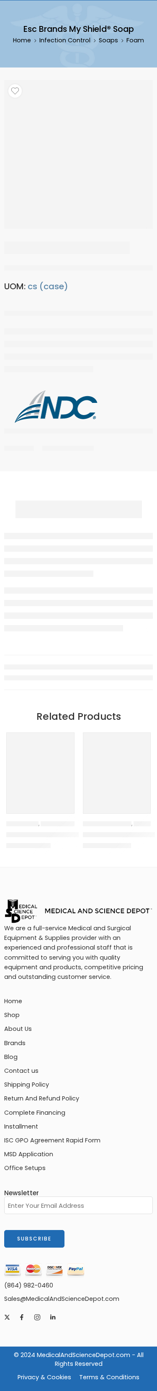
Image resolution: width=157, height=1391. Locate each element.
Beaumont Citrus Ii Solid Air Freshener (68, 834)
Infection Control (64, 40)
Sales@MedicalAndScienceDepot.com (61, 1299)
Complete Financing (34, 1112)
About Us (18, 1029)
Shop (12, 1015)
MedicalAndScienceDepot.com (83, 1355)
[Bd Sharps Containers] (117, 766)
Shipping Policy (26, 1084)
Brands (15, 1043)
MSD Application (28, 1154)
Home (22, 40)
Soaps (108, 40)
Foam (135, 40)
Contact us (21, 1071)
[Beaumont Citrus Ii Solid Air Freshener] (40, 766)
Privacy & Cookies (44, 1377)
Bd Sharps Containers (119, 834)
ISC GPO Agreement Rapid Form (52, 1140)
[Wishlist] (15, 91)
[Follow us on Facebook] (21, 1317)
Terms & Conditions (109, 1377)
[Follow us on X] (7, 1317)
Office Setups (25, 1168)
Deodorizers (22, 823)
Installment (21, 1126)
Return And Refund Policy (41, 1098)
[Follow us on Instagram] (37, 1317)
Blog (11, 1057)
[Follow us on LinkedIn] (52, 1317)
